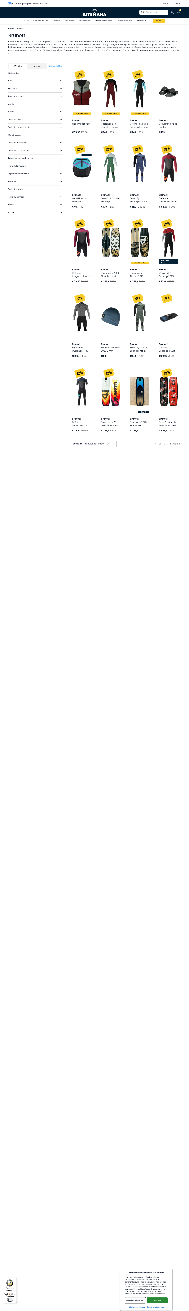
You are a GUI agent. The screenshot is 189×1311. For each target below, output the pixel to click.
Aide (164, 3)
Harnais (56, 21)
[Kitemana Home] (94, 12)
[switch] (10, 1300)
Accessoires (84, 21)
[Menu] (15, 1279)
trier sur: (37, 66)
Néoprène (69, 21)
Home (11, 29)
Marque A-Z (142, 21)
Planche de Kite (40, 21)
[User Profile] (172, 12)
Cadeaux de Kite (124, 21)
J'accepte (157, 1300)
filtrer (20, 66)
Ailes (26, 21)
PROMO (158, 21)
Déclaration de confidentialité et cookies (146, 1307)
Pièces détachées (103, 21)
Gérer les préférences (135, 1300)
